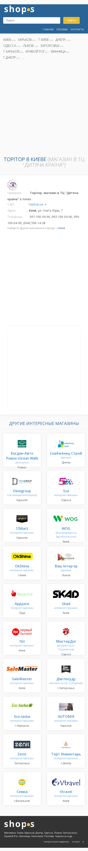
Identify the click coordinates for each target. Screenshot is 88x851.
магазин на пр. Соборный (66, 681)
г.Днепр (9, 57)
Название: (14, 193)
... (23, 57)
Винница (58, 51)
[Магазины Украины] (19, 9)
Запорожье (50, 45)
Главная (48, 29)
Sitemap (76, 841)
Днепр (61, 39)
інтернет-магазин (22, 606)
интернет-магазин (66, 493)
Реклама (62, 29)
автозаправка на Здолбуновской (66, 532)
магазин (66, 455)
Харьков (25, 39)
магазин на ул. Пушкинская (66, 645)
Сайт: (11, 204)
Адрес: (11, 210)
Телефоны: (15, 217)
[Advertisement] (44, 107)
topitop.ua (36, 204)
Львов (28, 45)
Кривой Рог (35, 51)
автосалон (22, 458)
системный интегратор (22, 493)
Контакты (77, 29)
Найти (71, 20)
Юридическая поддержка (56, 841)
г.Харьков (11, 51)
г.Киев (43, 39)
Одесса (9, 45)
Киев (7, 39)
